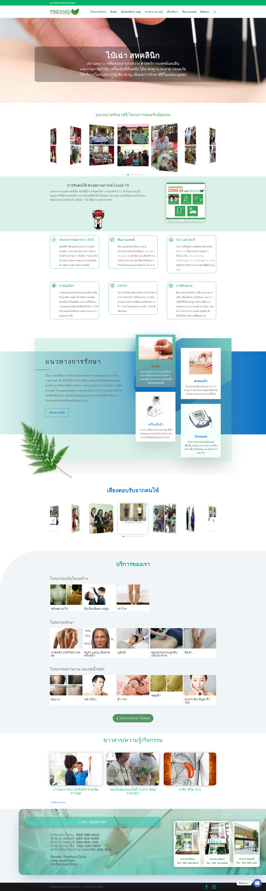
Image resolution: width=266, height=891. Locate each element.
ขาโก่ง (122, 609)
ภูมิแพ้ (122, 652)
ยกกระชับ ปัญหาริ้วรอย (197, 700)
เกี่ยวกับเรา (172, 12)
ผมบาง (55, 699)
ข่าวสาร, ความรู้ (154, 12)
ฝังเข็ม (113, 12)
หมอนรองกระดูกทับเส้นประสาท (164, 653)
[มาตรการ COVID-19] (185, 220)
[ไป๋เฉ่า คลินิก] (217, 866)
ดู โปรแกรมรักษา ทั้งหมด (133, 718)
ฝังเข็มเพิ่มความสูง (131, 12)
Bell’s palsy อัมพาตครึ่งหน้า (97, 653)
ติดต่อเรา (205, 12)
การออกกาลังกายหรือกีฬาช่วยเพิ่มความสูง (76, 791)
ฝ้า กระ (122, 699)
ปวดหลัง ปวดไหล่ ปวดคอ (65, 653)
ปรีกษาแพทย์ (57, 412)
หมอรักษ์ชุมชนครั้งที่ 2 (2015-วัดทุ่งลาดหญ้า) (133, 791)
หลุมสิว (156, 695)
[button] (122, 174)
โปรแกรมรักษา (98, 12)
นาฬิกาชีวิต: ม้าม (190, 789)
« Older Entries (57, 802)
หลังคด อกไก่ (59, 609)
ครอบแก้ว (200, 381)
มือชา (188, 652)
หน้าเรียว (90, 699)
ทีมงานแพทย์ (189, 12)
